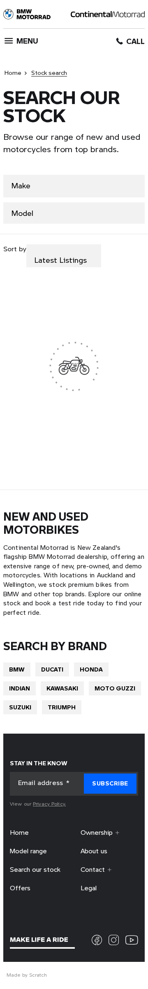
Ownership (97, 832)
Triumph (62, 706)
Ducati (52, 669)
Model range (28, 851)
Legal (89, 887)
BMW (17, 669)
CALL (135, 41)
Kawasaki (62, 687)
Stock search (49, 72)
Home (13, 72)
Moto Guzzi (115, 687)
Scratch (38, 975)
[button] (110, 784)
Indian (19, 687)
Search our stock (35, 869)
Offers (20, 887)
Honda (91, 669)
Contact (93, 869)
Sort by (14, 248)
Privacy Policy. (49, 803)
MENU (27, 40)
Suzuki (20, 706)
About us (94, 851)
